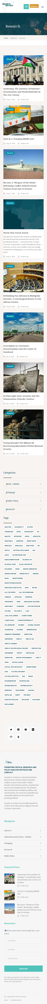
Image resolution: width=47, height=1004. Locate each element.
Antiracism (17, 536)
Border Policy (24, 573)
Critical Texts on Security (14, 667)
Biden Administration (12, 559)
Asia (34, 550)
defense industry (11, 685)
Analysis (7, 536)
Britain (34, 587)
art (38, 545)
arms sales (19, 545)
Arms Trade (30, 545)
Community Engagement (13, 634)
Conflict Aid (30, 639)
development (20, 690)
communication (31, 629)
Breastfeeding (17, 578)
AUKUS (7, 555)
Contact (6, 1000)
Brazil (7, 578)
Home (6, 38)
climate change (27, 615)
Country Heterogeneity (24, 657)
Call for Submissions (26, 592)
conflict (19, 639)
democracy (8, 690)
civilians (8, 611)
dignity (17, 695)
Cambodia (8, 597)
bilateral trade (10, 564)
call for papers (10, 592)
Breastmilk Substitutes (13, 587)
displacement (9, 704)
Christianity (9, 606)
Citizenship (20, 606)
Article (7, 550)
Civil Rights (18, 611)
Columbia (20, 629)
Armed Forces (31, 541)
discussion (25, 699)
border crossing (10, 573)
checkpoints (9, 601)
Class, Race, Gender (11, 615)
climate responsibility (25, 620)
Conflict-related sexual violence (16, 648)
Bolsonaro (8, 569)
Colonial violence (34, 625)
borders (36, 573)
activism (30, 527)
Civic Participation (34, 606)
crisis (7, 662)
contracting (30, 653)
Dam (23, 676)
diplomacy (27, 695)
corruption (9, 657)
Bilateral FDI (27, 559)
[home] (12, 5)
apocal (27, 536)
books (17, 569)
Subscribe (27, 6)
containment (9, 653)
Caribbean (28, 597)
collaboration (10, 625)
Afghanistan (9, 531)
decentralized (24, 681)
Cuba (6, 671)
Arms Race (8, 545)
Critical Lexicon (17, 662)
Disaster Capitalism (11, 699)
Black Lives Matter (25, 564)
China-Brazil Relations (32, 601)
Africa (18, 531)
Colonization (9, 629)
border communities (30, 569)
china (18, 601)
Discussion (36, 699)
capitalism (18, 597)
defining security (26, 685)
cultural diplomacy (18, 671)
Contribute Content (16, 1000)
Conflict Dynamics (11, 643)
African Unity (29, 531)
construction (36, 648)
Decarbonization (10, 681)
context (19, 653)
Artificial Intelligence (21, 550)
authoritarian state (19, 555)
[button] (43, 6)
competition (28, 634)
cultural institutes (12, 676)
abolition (8, 527)
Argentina (19, 541)
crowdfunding (31, 667)
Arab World (9, 541)
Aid (38, 531)
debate (30, 676)
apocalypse (37, 536)
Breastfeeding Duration (13, 583)
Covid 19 (38, 657)
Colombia (21, 625)
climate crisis (9, 620)
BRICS (27, 587)
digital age (8, 695)
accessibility (19, 527)
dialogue (31, 690)
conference (9, 639)
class (27, 611)
